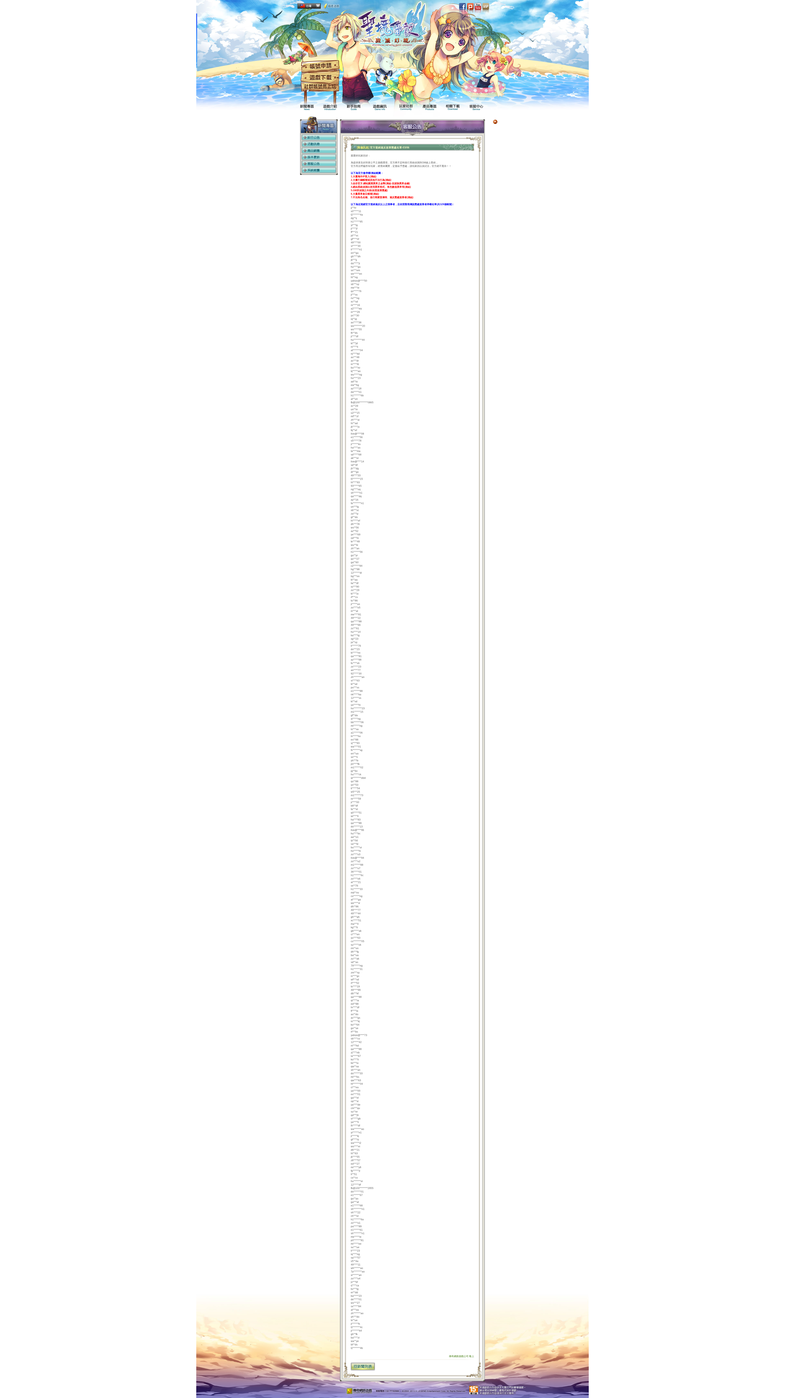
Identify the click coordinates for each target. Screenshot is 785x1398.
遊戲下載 (320, 78)
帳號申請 (320, 66)
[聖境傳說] (392, 29)
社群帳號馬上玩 (320, 87)
